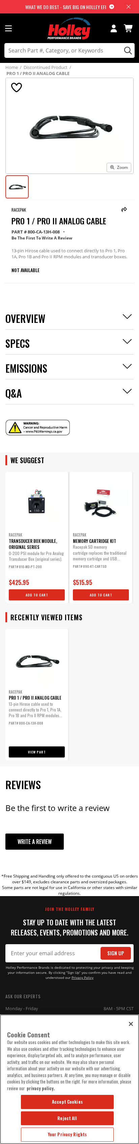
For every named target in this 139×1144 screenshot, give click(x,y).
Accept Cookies (67, 1101)
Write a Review (35, 842)
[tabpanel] (36, 537)
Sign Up (115, 953)
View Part (37, 751)
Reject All (67, 1118)
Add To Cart (37, 594)
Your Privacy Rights (67, 1134)
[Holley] (70, 28)
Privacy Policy (82, 977)
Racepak (18, 210)
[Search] (127, 50)
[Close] (130, 1024)
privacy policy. (41, 1088)
